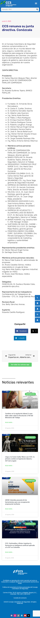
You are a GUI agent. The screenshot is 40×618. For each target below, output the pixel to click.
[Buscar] (37, 9)
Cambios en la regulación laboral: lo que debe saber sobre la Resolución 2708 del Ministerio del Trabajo (19, 416)
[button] (36, 3)
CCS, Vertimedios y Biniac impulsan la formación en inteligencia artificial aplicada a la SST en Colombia (20, 545)
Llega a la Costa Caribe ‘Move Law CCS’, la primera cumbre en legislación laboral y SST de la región (19, 459)
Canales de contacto (20, 598)
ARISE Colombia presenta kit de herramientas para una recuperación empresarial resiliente (17, 502)
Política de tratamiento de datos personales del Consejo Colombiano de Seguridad (20, 587)
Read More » (9, 422)
